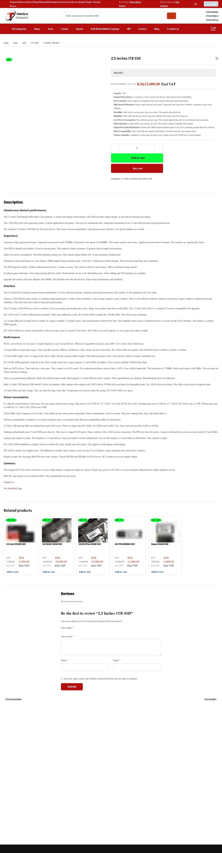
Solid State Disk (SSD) (138, 178)
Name (64, 660)
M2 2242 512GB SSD (52, 544)
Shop (15, 42)
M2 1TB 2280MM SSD (125, 544)
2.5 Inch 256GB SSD (16, 544)
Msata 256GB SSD (159, 544)
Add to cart (138, 157)
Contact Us (9, 482)
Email (116, 660)
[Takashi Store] (17, 16)
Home (6, 42)
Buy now (138, 168)
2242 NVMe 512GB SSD (90, 544)
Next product (210, 698)
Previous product (13, 698)
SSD (24, 42)
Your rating (67, 627)
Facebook (12, 488)
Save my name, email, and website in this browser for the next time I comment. (100, 678)
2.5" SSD (34, 42)
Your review (67, 636)
